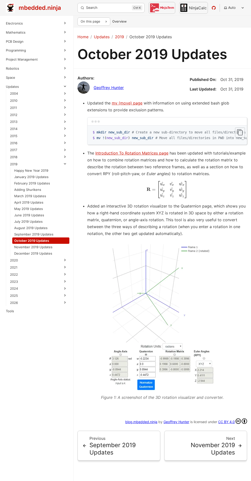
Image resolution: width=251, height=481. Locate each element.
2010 (13, 101)
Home (82, 36)
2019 (13, 164)
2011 (13, 108)
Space (10, 77)
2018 (13, 157)
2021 (13, 267)
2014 (13, 129)
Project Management (22, 59)
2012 (13, 115)
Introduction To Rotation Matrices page (131, 153)
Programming (16, 50)
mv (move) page (127, 103)
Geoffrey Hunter (109, 87)
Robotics (12, 68)
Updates (12, 87)
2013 (13, 122)
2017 (13, 150)
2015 (13, 136)
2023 (14, 282)
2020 (14, 260)
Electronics (14, 23)
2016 (13, 143)
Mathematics (15, 32)
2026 (14, 303)
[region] (167, 135)
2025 (14, 296)
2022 (14, 274)
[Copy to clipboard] (240, 132)
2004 (14, 93)
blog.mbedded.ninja (141, 422)
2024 (14, 288)
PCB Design (15, 41)
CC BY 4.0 (226, 422)
